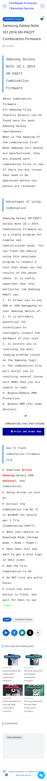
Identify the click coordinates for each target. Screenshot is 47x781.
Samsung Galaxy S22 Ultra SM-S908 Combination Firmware (12, 706)
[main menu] (5, 6)
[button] (14, 632)
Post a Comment (14, 737)
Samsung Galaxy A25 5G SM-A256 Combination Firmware (33, 676)
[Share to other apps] (38, 632)
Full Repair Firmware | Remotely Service (23, 6)
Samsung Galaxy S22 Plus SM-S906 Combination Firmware (33, 706)
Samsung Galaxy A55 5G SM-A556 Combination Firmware (12, 676)
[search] (42, 6)
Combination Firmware (13, 19)
